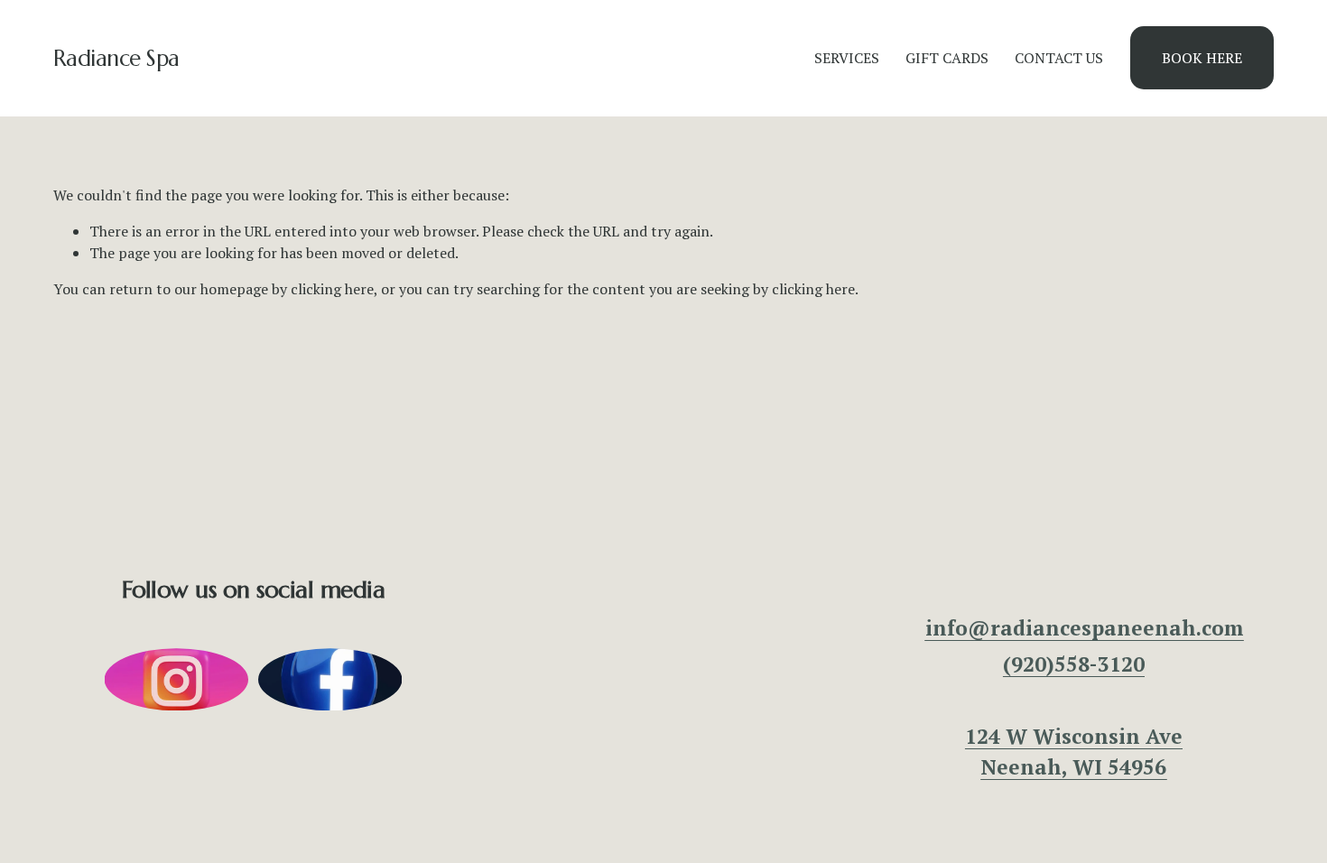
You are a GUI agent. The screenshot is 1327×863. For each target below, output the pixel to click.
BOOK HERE (1202, 58)
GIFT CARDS (946, 58)
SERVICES (846, 58)
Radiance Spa (116, 58)
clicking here (332, 289)
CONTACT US (1059, 58)
